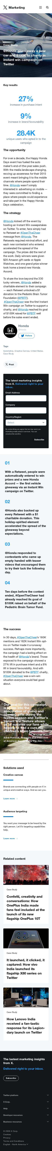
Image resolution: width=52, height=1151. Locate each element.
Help (5, 1108)
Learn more (9, 798)
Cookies (7, 1134)
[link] (26, 894)
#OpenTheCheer (30, 232)
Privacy (6, 1138)
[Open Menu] (40, 7)
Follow (28, 335)
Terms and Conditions (13, 1141)
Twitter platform (10, 1095)
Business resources (12, 1121)
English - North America (14, 1144)
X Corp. (6, 1102)
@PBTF (22, 298)
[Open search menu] (47, 7)
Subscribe (11, 1078)
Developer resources (13, 1115)
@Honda (15, 185)
